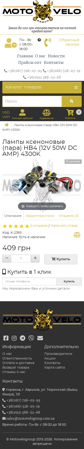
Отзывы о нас (13, 372)
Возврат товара (15, 367)
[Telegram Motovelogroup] (22, 338)
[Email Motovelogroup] (40, 338)
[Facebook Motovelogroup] (6, 338)
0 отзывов (39, 225)
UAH (6, 117)
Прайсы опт (30, 63)
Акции (50, 358)
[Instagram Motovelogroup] (14, 338)
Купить (63, 259)
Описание (13, 216)
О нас (40, 56)
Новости (56, 56)
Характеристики (40, 216)
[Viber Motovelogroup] (31, 338)
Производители (58, 354)
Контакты (53, 63)
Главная (25, 56)
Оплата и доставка (18, 363)
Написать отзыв (64, 225)
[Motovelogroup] (42, 11)
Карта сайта (54, 367)
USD (6, 112)
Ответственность (17, 358)
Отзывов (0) (69, 216)
